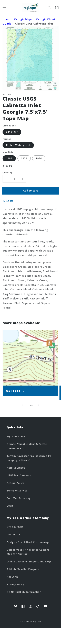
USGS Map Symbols (19, 475)
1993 (9, 158)
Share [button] (10, 200)
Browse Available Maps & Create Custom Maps (27, 446)
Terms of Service (17, 490)
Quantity (7, 172)
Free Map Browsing (18, 498)
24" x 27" (12, 132)
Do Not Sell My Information (24, 592)
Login (10, 505)
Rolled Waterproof (18, 145)
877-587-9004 (15, 526)
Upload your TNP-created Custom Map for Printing (28, 552)
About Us (12, 576)
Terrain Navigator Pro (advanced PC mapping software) (29, 458)
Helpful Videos (16, 467)
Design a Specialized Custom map (28, 542)
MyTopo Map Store (33, 621)
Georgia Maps (23, 19)
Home (6, 19)
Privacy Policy (15, 584)
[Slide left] (22, 405)
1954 (39, 158)
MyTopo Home (16, 436)
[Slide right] (38, 405)
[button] (4, 7)
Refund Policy (15, 483)
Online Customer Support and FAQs (29, 561)
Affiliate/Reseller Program (23, 569)
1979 (24, 158)
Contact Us (14, 534)
